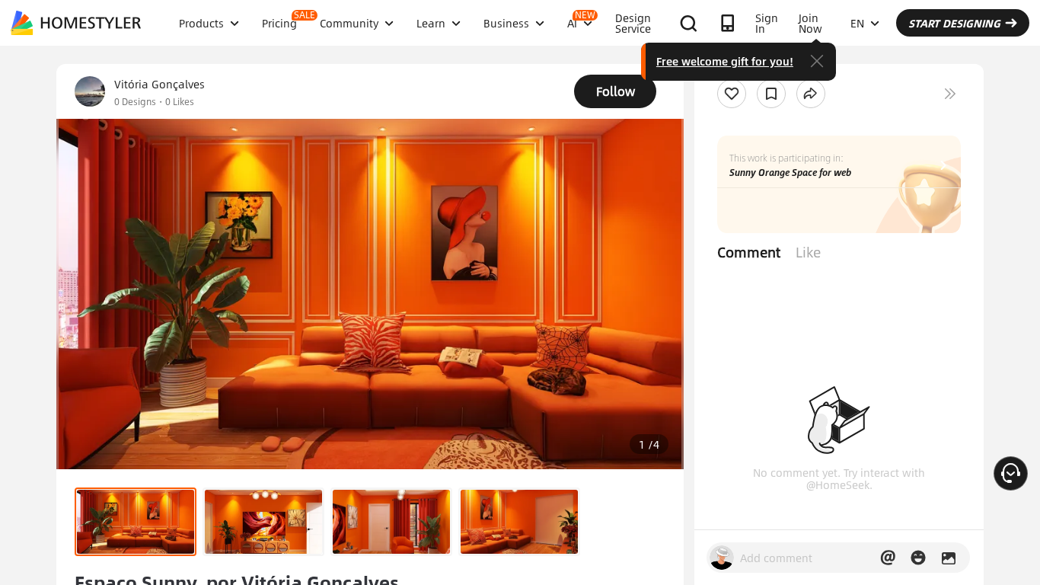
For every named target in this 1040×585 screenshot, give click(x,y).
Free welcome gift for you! (724, 61)
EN (857, 22)
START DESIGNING (954, 22)
